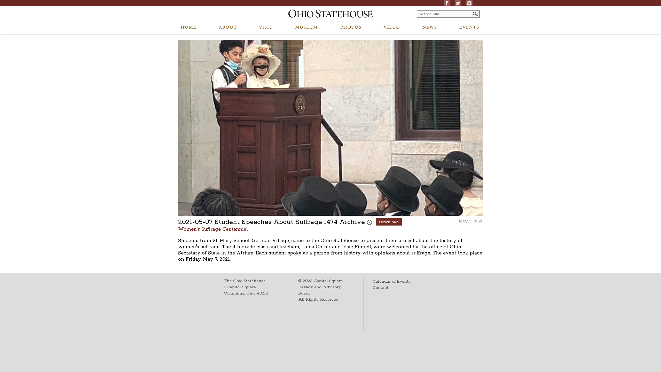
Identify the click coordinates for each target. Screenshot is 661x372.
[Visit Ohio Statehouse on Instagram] (469, 3)
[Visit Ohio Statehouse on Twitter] (458, 3)
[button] (475, 14)
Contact (380, 287)
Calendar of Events (392, 281)
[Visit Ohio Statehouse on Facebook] (447, 3)
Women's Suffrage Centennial (213, 229)
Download (389, 222)
